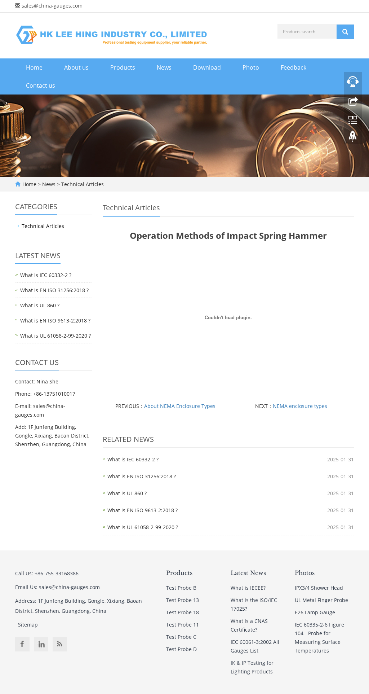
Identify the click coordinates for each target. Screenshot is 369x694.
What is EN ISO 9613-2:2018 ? (142, 510)
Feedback (293, 67)
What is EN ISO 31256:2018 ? (141, 476)
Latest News (248, 572)
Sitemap (28, 624)
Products (122, 67)
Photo (251, 67)
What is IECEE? (248, 587)
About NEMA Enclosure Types (179, 406)
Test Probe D (181, 649)
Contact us (40, 85)
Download (207, 67)
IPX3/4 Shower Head (319, 587)
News (164, 67)
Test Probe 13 (182, 600)
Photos (305, 572)
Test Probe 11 (182, 624)
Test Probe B (181, 587)
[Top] (353, 138)
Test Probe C (181, 636)
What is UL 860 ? (127, 493)
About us (76, 67)
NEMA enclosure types (300, 406)
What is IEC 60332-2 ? (133, 459)
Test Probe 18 (182, 612)
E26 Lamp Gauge (315, 612)
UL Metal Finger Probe (321, 600)
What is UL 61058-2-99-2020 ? (142, 527)
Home (34, 67)
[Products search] (345, 32)
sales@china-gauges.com (52, 5)
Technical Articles (82, 184)
